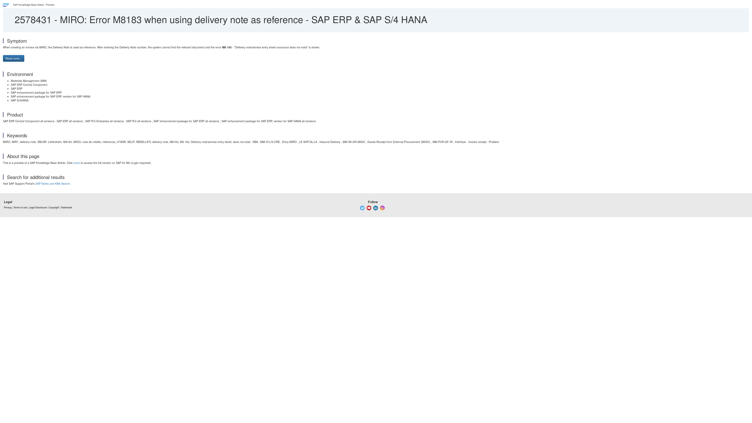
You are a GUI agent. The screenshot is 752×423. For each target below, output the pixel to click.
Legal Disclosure (38, 207)
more (76, 163)
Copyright (54, 207)
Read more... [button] (13, 58)
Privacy (8, 207)
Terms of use (20, 207)
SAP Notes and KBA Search (52, 183)
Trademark (66, 207)
